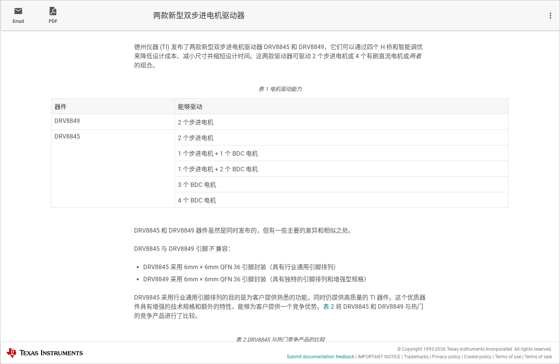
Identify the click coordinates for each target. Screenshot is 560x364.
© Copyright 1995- (421, 349)
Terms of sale (538, 356)
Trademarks (416, 356)
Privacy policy (446, 356)
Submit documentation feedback (320, 356)
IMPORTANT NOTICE (379, 356)
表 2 (328, 306)
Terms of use (508, 356)
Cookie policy (477, 356)
